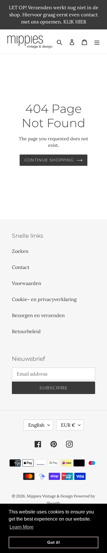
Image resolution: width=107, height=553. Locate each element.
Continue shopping (49, 159)
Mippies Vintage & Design (50, 496)
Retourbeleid (26, 331)
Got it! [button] (53, 542)
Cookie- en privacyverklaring (44, 299)
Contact (20, 267)
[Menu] (97, 41)
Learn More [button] (22, 527)
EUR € (68, 425)
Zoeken (20, 251)
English (36, 425)
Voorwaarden (26, 283)
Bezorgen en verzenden (38, 315)
